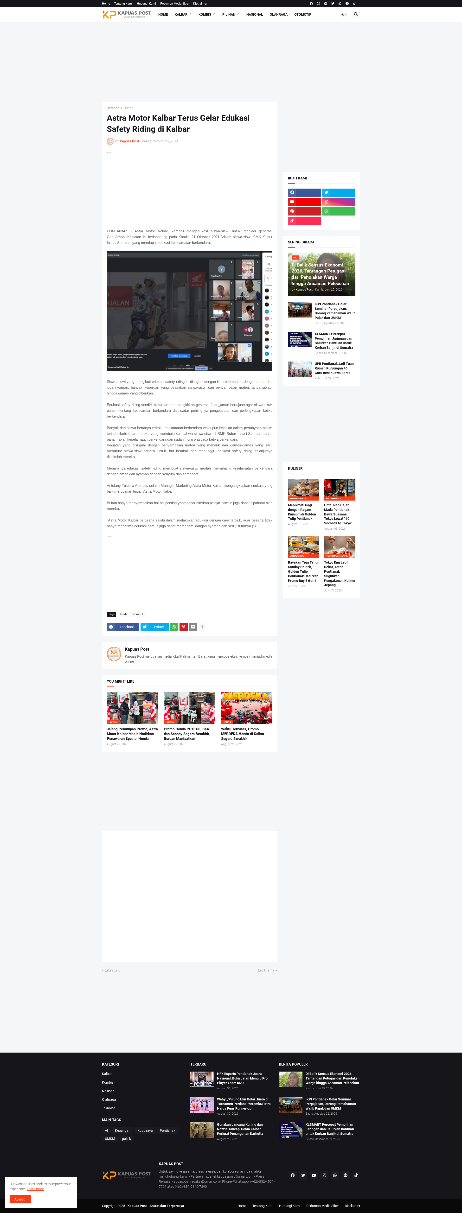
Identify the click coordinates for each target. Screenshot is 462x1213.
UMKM (110, 1139)
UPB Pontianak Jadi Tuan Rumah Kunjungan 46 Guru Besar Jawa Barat (334, 368)
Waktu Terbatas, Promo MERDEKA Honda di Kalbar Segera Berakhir (242, 734)
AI (106, 1130)
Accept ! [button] (20, 1199)
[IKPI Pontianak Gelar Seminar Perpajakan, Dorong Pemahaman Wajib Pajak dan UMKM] (300, 310)
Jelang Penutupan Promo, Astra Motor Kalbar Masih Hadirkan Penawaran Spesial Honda (132, 734)
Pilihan (228, 14)
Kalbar (181, 14)
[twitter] (332, 3)
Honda (128, 108)
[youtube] (347, 3)
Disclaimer (200, 3)
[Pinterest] (184, 627)
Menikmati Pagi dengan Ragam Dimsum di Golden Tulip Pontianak (302, 512)
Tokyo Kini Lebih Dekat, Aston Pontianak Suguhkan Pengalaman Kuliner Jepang (339, 573)
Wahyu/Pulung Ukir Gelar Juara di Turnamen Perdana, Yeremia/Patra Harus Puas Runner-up (244, 1103)
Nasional (254, 14)
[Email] (193, 627)
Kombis (205, 14)
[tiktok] (354, 3)
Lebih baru (113, 970)
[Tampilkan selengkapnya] (202, 627)
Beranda (113, 108)
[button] (344, 14)
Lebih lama (266, 970)
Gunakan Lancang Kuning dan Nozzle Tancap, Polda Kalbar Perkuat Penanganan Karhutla (240, 1129)
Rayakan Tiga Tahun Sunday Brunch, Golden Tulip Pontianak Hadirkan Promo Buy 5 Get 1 (303, 571)
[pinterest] (325, 3)
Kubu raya (145, 1130)
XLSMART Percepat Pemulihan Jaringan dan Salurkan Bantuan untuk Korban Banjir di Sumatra (334, 340)
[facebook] (311, 3)
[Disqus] (189, 898)
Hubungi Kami (146, 3)
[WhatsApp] (174, 627)
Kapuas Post (137, 649)
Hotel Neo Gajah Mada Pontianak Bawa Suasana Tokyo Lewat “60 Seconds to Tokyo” (338, 514)
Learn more (35, 1189)
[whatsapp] (340, 3)
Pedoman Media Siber (174, 3)
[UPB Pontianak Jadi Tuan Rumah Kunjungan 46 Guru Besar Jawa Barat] (300, 369)
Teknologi (109, 1108)
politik (126, 1139)
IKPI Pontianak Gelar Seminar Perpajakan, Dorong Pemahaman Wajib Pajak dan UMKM (335, 311)
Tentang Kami (123, 3)
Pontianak (167, 1130)
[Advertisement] (231, 61)
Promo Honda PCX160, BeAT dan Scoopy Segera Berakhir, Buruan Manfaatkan (187, 734)
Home (106, 3)
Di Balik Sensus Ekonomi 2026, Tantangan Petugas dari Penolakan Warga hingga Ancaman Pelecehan (332, 1078)
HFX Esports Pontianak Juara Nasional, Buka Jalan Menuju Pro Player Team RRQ (242, 1078)
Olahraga (279, 14)
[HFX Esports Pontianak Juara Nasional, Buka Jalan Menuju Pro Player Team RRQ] (202, 1079)
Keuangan (122, 1130)
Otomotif (302, 14)
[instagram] (318, 3)
